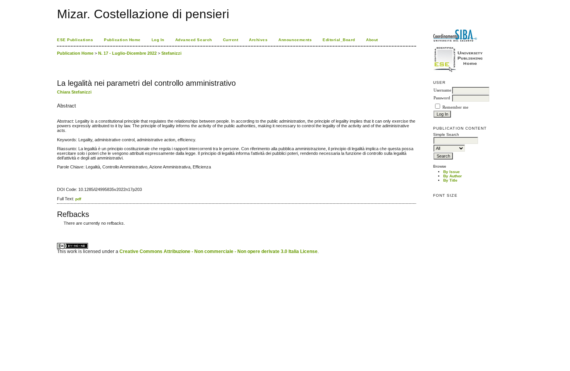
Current (230, 40)
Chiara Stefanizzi (74, 92)
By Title (450, 180)
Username (442, 90)
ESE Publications (75, 40)
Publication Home (122, 40)
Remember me (455, 107)
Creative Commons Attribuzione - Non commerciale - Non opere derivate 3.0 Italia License (218, 251)
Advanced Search (193, 40)
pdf (78, 199)
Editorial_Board (339, 40)
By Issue (451, 172)
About (372, 40)
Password (442, 98)
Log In (158, 40)
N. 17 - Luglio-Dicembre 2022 (127, 53)
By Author (452, 176)
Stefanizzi (171, 53)
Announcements (295, 40)
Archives (258, 40)
